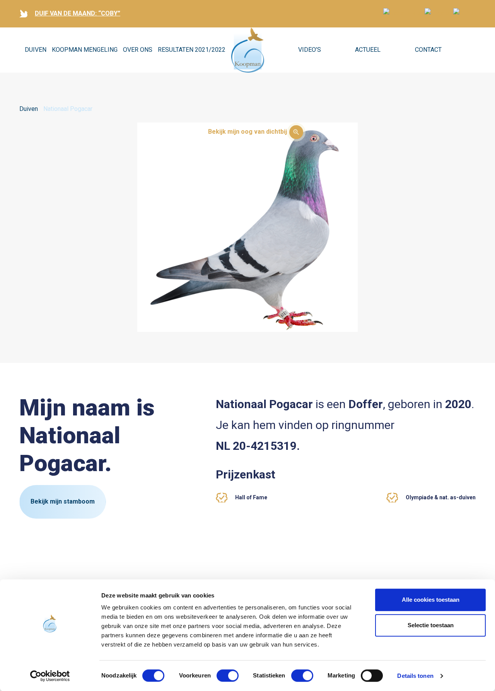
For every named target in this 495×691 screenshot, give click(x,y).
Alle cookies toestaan (430, 599)
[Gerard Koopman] (247, 50)
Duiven (35, 49)
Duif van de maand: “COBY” (77, 13)
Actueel (368, 49)
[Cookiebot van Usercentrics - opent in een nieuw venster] (50, 676)
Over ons (137, 49)
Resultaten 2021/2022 (191, 49)
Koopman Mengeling (85, 49)
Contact (428, 49)
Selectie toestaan (431, 625)
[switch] (228, 675)
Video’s (309, 49)
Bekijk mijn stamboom (63, 501)
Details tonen (415, 675)
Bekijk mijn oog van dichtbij (247, 131)
